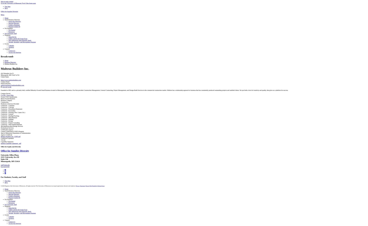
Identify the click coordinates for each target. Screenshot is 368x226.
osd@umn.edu (5, 165)
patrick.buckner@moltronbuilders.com (12, 85)
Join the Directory (13, 194)
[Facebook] (5, 170)
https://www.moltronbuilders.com (11, 80)
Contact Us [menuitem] (11, 51)
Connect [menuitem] (7, 49)
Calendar (11, 216)
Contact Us (11, 222)
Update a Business (14, 196)
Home (6, 60)
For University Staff (11, 204)
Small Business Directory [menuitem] (12, 20)
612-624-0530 (5, 167)
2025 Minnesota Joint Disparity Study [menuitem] (19, 40)
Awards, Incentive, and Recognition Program (22, 213)
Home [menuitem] (6, 18)
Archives (11, 218)
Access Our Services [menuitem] (14, 52)
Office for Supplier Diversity (9, 11)
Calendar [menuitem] (11, 45)
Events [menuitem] (7, 44)
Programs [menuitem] (7, 35)
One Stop (7, 6)
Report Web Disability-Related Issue (95, 186)
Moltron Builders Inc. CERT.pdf (10, 136)
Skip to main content (7, 1)
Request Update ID (14, 198)
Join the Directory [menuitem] (13, 23)
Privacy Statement (80, 186)
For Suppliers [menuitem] (9, 28)
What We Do (12, 208)
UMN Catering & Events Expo (17, 210)
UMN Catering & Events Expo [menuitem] (17, 39)
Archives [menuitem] (11, 47)
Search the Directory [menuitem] (14, 21)
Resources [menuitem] (11, 32)
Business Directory (10, 62)
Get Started (11, 201)
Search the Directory (14, 192)
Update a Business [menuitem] (14, 25)
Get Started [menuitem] (11, 30)
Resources (11, 203)
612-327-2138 (7, 87)
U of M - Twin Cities (7, 95)
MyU (6, 8)
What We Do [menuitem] (12, 37)
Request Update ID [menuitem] (14, 26)
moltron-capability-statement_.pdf (11, 143)
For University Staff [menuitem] (11, 33)
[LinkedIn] (5, 173)
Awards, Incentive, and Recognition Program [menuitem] (22, 42)
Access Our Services (14, 223)
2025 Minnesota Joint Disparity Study (19, 211)
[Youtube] (5, 172)
